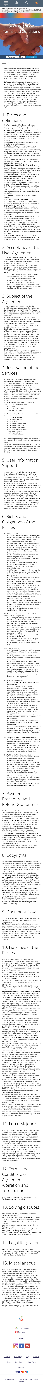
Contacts (36, 1357)
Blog (27, 1357)
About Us (7, 1357)
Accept (37, 10)
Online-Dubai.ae (21, 1322)
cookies (9, 8)
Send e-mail (22, 1332)
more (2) (31, 57)
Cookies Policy (21, 1367)
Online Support (37, 5)
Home (16, 5)
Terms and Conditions (14, 1362)
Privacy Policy (31, 1362)
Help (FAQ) (18, 1357)
